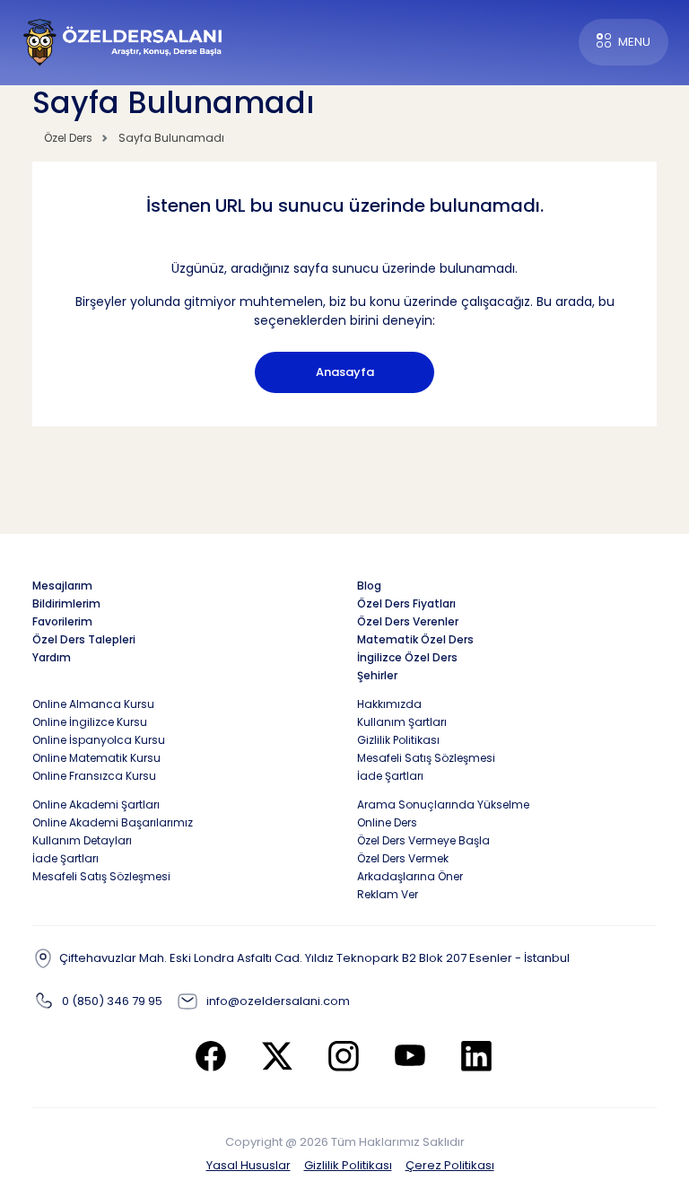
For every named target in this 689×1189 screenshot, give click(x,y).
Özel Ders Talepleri (83, 639)
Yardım (51, 657)
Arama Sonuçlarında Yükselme (443, 804)
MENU (634, 41)
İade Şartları (390, 775)
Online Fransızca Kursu (94, 775)
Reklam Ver (387, 894)
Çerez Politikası (450, 1165)
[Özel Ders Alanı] (123, 41)
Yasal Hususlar (248, 1165)
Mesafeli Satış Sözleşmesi (426, 757)
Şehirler (377, 675)
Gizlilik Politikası (348, 1165)
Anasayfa (345, 371)
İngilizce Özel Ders (407, 657)
